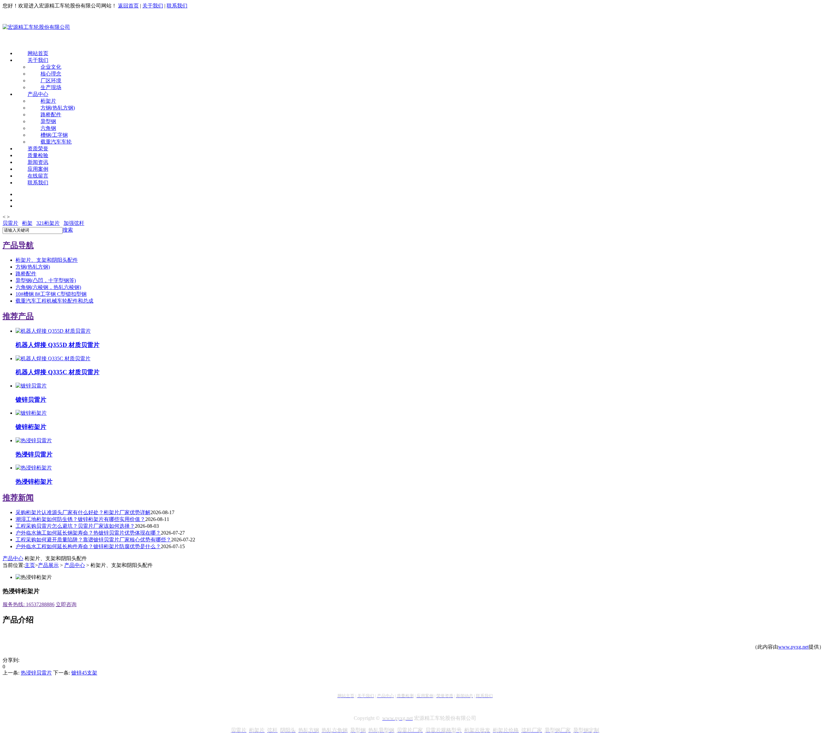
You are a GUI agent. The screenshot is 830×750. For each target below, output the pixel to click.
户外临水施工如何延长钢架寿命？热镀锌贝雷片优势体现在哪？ (88, 533)
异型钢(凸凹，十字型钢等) (46, 280)
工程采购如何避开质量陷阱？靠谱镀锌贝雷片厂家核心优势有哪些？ (93, 539)
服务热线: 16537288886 (28, 604)
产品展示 (48, 565)
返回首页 (128, 5)
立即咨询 (66, 604)
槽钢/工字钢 (54, 135)
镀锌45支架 (84, 672)
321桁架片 (48, 223)
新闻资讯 (38, 162)
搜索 (68, 230)
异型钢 (48, 121)
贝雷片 (10, 223)
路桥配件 (51, 114)
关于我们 (152, 5)
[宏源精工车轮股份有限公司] (36, 27)
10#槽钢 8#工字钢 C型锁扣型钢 (51, 294)
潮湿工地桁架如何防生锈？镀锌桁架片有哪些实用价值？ (80, 519)
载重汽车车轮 (56, 141)
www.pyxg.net (793, 647)
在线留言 (38, 176)
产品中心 (38, 94)
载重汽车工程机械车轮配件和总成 (54, 301)
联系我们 (177, 5)
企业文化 (51, 67)
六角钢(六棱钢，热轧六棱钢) (48, 287)
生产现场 (51, 87)
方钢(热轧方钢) (58, 107)
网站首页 (38, 53)
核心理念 (51, 73)
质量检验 (38, 155)
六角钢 (48, 128)
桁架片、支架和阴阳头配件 (47, 260)
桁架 (27, 223)
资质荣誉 (38, 148)
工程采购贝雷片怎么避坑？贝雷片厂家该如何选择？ (75, 526)
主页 (30, 565)
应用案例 (38, 169)
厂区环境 (51, 80)
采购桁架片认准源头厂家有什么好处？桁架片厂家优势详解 (83, 512)
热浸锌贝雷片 (36, 672)
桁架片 (48, 101)
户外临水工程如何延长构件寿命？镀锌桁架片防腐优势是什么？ (88, 546)
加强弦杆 (74, 223)
